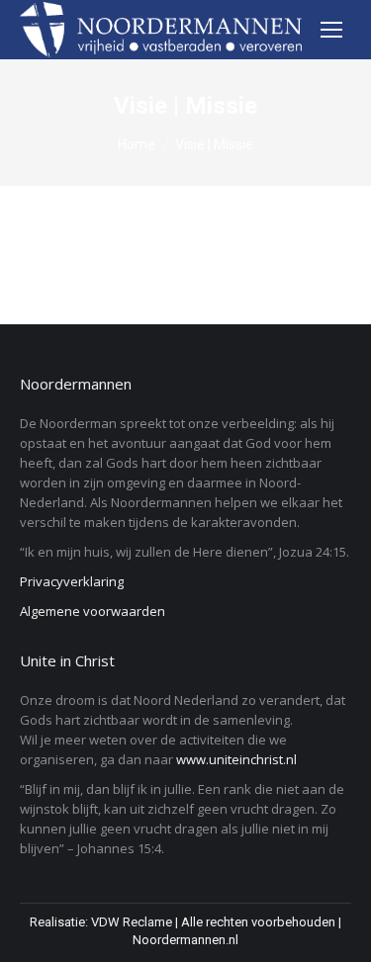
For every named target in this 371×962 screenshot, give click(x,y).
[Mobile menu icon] (331, 29)
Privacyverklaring (72, 581)
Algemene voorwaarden (92, 611)
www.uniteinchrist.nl (236, 759)
